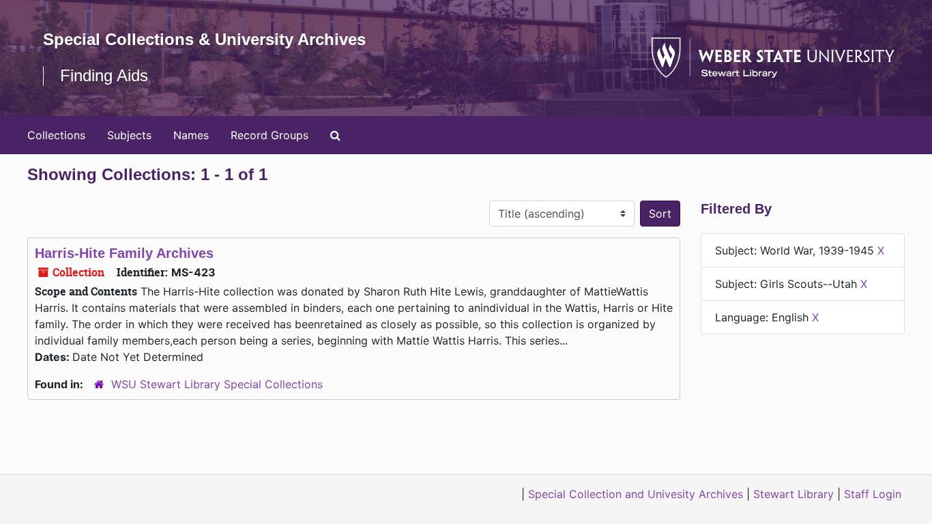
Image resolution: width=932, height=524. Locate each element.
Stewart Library (793, 494)
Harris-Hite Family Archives (124, 253)
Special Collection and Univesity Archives (635, 494)
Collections (56, 135)
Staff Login (872, 494)
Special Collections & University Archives (204, 39)
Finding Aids (104, 75)
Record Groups (269, 135)
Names (191, 135)
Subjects (129, 135)
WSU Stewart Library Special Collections (217, 384)
